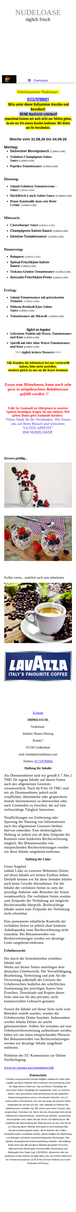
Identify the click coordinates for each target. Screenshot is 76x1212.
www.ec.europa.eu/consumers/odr (29, 1068)
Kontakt (38, 713)
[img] (38, 37)
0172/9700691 (38, 99)
